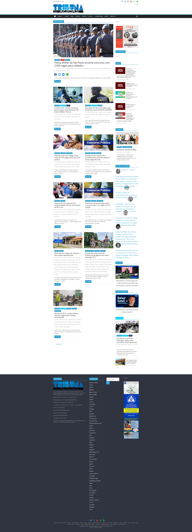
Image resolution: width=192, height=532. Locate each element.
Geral (72, 16)
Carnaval (91, 397)
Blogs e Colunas (93, 392)
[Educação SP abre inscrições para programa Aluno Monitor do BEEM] (98, 88)
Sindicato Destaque (127, 147)
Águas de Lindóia (89, 250)
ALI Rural (76, 212)
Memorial (91, 449)
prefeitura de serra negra (73, 166)
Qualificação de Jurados (95, 480)
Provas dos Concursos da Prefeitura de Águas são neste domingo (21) (97, 255)
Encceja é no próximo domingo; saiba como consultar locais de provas (127, 340)
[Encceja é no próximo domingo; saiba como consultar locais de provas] (127, 322)
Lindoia (101, 164)
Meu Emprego (67, 324)
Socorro (63, 200)
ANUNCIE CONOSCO (105, 524)
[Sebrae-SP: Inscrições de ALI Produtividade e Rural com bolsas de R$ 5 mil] (67, 183)
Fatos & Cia (92, 430)
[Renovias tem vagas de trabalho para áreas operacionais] (67, 233)
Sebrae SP (75, 214)
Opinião (91, 464)
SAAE (90, 485)
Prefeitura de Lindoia (90, 166)
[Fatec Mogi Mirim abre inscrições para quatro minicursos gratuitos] (120, 360)
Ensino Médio (98, 114)
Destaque (57, 59)
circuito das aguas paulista (73, 260)
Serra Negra (69, 153)
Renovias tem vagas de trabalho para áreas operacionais (66, 254)
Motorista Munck (67, 267)
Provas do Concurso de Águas (99, 271)
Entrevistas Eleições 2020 (95, 423)
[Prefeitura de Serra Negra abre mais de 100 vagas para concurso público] (67, 136)
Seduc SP (59, 119)
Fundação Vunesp (106, 68)
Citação (91, 399)
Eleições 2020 (92, 416)
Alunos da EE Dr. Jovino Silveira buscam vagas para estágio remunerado (66, 315)
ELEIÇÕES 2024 (99, 16)
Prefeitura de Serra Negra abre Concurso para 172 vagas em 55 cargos (97, 205)
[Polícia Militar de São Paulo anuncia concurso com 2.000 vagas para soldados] (83, 25)
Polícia (67, 16)
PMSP (68, 70)
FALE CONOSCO (121, 524)
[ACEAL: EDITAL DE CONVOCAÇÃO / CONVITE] (120, 104)
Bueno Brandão (93, 394)
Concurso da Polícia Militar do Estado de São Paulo (88, 68)
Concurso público (89, 164)
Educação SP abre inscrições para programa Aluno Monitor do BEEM (98, 109)
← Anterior (58, 344)
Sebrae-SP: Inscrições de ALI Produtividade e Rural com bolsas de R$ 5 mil (67, 205)
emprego (87, 214)
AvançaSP (91, 262)
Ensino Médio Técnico (59, 116)
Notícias (69, 308)
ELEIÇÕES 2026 (93, 421)
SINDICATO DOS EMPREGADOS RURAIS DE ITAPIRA (131, 85)
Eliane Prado (71, 68)
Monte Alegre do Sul (94, 452)
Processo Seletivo (93, 473)
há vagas (56, 70)
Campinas (56, 260)
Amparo (91, 385)
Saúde (90, 488)
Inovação (63, 214)
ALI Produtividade (69, 212)
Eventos (84, 16)
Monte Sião (92, 454)
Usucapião (91, 504)
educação (78, 114)
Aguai (78, 257)
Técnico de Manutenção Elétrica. (65, 272)
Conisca (91, 401)
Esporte (78, 16)
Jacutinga (91, 445)
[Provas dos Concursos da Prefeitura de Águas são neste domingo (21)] (98, 233)
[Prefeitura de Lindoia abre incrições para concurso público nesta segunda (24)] (98, 136)
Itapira (56, 250)
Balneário (91, 389)
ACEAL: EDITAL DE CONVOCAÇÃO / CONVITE (130, 106)
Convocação (92, 404)
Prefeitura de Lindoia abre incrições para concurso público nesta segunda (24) (97, 157)
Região (61, 250)
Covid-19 (91, 406)
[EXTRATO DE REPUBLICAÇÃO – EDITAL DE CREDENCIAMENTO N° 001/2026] (120, 92)
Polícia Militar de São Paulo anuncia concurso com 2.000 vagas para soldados (82, 64)
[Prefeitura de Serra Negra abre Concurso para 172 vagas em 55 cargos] (98, 183)
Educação (63, 105)
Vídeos (90, 509)
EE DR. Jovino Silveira (70, 322)
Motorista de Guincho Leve (64, 264)
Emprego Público (75, 164)
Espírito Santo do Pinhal (65, 262)
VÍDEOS (106, 16)
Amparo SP (57, 214)
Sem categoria (92, 490)
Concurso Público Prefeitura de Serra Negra (100, 212)
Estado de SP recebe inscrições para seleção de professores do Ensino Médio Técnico (66, 110)
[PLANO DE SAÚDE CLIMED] (127, 133)
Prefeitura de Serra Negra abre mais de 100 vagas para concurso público (67, 157)
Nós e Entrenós (93, 459)
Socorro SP (57, 216)
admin (129, 152)
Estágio (78, 322)
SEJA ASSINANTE (114, 524)
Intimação (91, 437)
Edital (90, 16)
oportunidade (62, 70)
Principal (67, 59)
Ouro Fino (91, 466)
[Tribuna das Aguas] (55, 16)
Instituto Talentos (58, 324)
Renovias (68, 269)
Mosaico (91, 457)
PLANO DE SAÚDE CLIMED (126, 150)
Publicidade (92, 476)
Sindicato (119, 147)
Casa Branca (63, 260)
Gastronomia (92, 433)
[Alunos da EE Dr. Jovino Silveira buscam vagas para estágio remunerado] (67, 291)
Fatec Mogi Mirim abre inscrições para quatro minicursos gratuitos (131, 361)
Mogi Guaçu (75, 262)
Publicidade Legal (93, 478)
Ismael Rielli (92, 440)
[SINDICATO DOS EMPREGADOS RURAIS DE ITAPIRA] (120, 83)
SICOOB (91, 495)
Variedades (92, 507)
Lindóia (93, 153)
